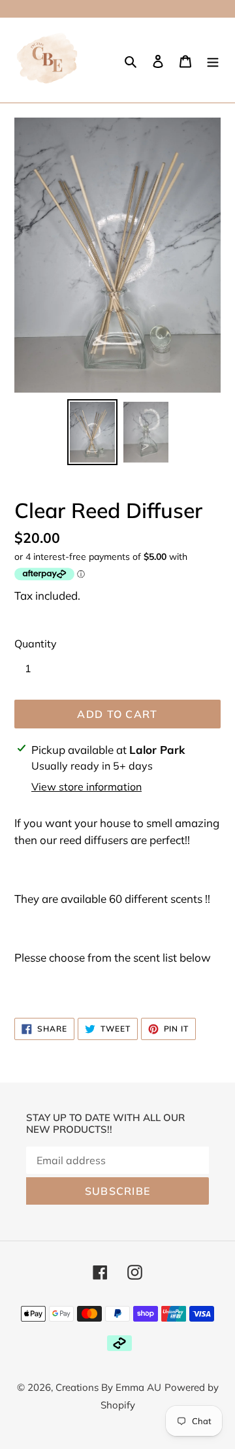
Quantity (35, 643)
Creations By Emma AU (108, 1387)
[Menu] (213, 60)
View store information (86, 786)
